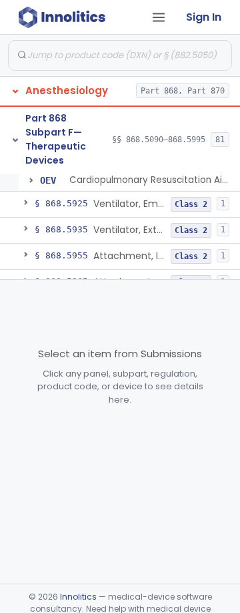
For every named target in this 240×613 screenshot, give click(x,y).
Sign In (203, 17)
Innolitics (78, 596)
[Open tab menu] (158, 17)
